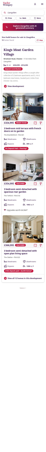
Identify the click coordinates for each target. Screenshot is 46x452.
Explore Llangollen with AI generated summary (25, 27)
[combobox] (23, 12)
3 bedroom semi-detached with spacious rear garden (20, 190)
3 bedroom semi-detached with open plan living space (20, 252)
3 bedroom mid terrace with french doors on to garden (22, 129)
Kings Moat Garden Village (18, 52)
